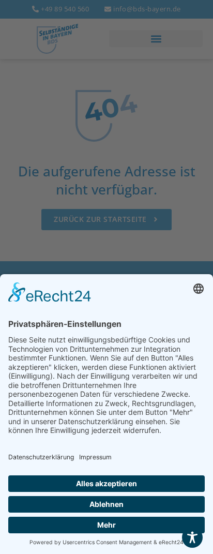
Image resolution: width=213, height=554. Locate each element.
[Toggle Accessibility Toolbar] (192, 537)
